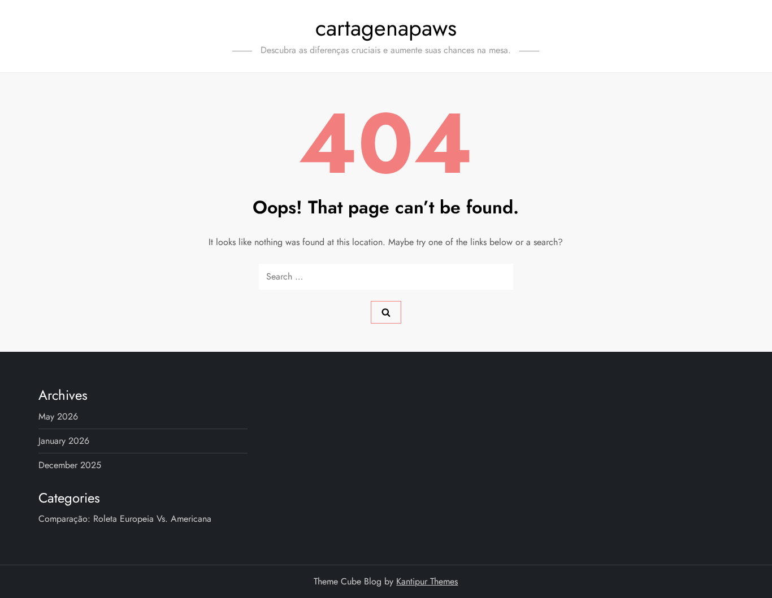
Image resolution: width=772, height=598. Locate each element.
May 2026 (58, 416)
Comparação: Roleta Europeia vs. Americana (124, 518)
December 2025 (69, 465)
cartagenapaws (386, 27)
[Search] (386, 312)
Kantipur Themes (427, 581)
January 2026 (63, 440)
